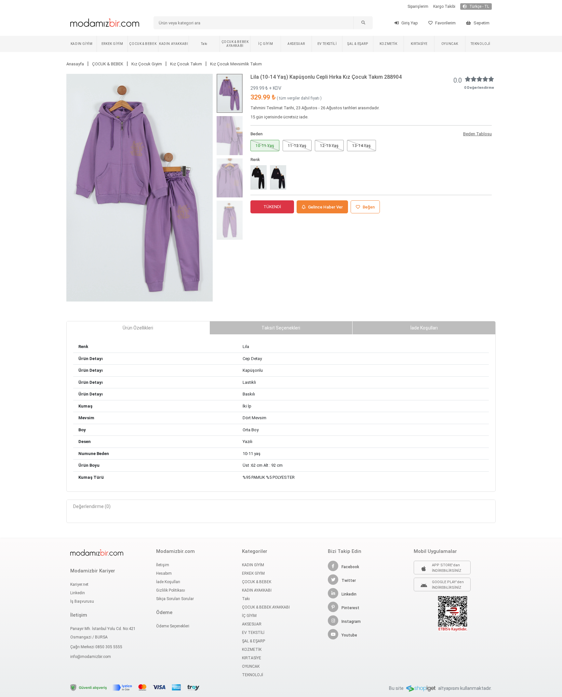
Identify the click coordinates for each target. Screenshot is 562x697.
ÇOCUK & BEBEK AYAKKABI (235, 43)
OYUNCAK (449, 44)
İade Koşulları (168, 582)
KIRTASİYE (419, 44)
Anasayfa (75, 63)
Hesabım (164, 573)
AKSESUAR (296, 44)
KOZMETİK (388, 44)
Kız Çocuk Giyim (146, 63)
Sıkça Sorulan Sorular (175, 598)
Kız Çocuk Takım (186, 63)
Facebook (350, 567)
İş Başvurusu (82, 601)
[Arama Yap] (363, 22)
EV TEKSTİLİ (327, 44)
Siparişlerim (418, 6)
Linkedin (77, 593)
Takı (204, 44)
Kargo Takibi (444, 6)
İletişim (162, 565)
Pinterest (350, 608)
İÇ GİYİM (265, 44)
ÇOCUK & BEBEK (142, 44)
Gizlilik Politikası (170, 590)
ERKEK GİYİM (112, 44)
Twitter (348, 580)
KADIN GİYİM (82, 44)
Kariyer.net (79, 584)
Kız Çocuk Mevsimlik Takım (236, 63)
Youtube (349, 635)
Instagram (351, 621)
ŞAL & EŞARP (357, 44)
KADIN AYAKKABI (173, 44)
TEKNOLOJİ (480, 44)
